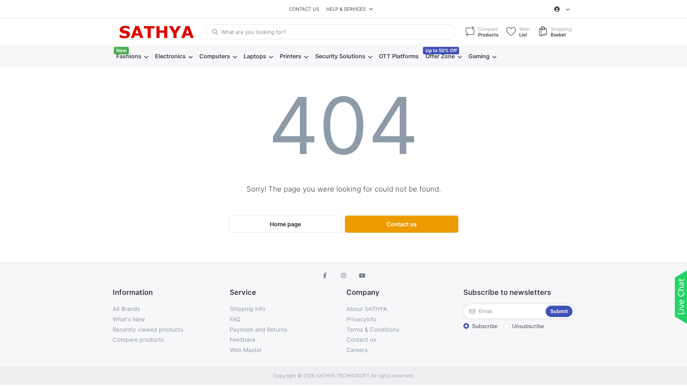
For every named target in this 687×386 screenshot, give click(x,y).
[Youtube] (362, 275)
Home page (285, 224)
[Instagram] (343, 275)
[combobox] (331, 31)
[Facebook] (325, 275)
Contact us (304, 9)
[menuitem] (132, 56)
